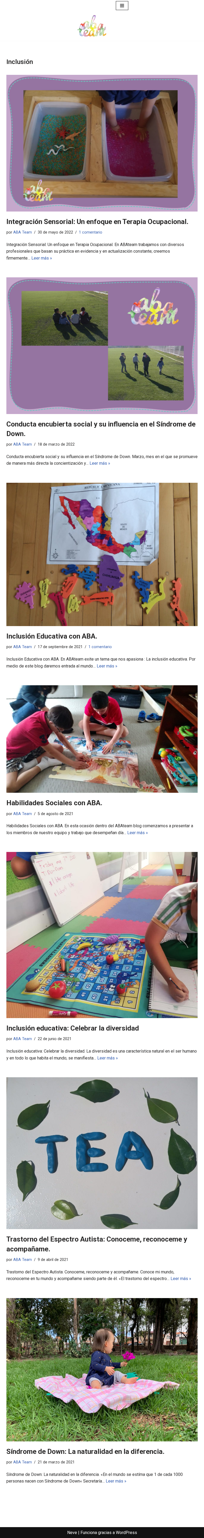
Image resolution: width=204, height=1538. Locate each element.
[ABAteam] (92, 26)
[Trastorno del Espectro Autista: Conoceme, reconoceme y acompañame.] (102, 1153)
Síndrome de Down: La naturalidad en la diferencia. (85, 1451)
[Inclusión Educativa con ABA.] (102, 554)
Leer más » (41, 258)
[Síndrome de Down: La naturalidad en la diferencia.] (102, 1369)
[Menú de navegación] (122, 5)
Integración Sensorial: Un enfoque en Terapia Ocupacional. (97, 222)
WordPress (126, 1532)
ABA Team (22, 232)
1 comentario (90, 232)
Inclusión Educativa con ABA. (51, 636)
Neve (72, 1532)
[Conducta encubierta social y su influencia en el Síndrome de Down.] (102, 345)
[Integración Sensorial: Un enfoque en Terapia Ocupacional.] (102, 143)
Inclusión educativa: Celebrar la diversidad (72, 1028)
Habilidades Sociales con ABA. (54, 803)
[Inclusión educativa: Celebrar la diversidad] (102, 935)
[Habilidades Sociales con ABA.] (102, 739)
